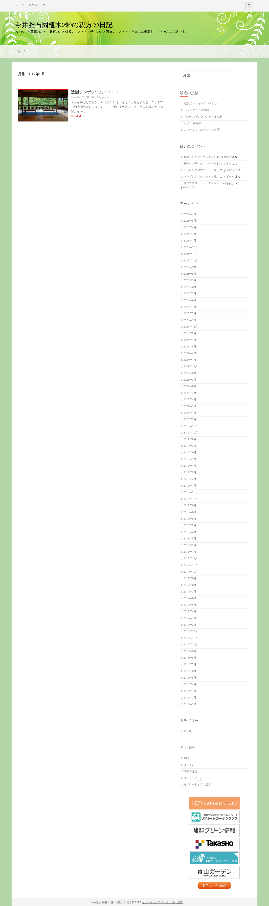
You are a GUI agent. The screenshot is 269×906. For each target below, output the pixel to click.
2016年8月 (189, 658)
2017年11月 (190, 565)
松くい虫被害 (192, 123)
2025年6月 (189, 287)
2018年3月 (189, 539)
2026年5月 (189, 221)
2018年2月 (189, 545)
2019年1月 (189, 486)
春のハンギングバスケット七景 (203, 117)
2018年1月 (189, 552)
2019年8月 (189, 439)
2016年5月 (189, 678)
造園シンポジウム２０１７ (95, 92)
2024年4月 (189, 340)
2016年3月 (189, 691)
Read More (78, 116)
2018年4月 (189, 532)
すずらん (226, 164)
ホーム (20, 5)
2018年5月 (189, 525)
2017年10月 (190, 572)
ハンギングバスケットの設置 (202, 130)
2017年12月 (190, 559)
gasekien (106, 97)
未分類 (187, 731)
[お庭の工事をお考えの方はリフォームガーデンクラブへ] (214, 817)
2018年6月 (189, 519)
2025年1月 (189, 320)
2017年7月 (189, 592)
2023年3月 (189, 380)
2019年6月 (189, 453)
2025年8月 (189, 274)
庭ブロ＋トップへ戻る (197, 785)
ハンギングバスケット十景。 (201, 170)
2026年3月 (189, 234)
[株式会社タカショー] (214, 844)
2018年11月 (190, 492)
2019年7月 (189, 446)
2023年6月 (189, 373)
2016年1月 (189, 704)
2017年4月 (189, 612)
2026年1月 (189, 241)
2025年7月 (189, 280)
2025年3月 (189, 307)
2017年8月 (189, 585)
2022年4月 (189, 400)
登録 (186, 758)
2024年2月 (189, 353)
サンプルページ (35, 5)
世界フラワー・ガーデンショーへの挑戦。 (209, 183)
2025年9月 (189, 267)
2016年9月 (189, 651)
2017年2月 (189, 625)
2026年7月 (189, 214)
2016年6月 (189, 671)
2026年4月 (189, 228)
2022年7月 (189, 393)
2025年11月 (190, 254)
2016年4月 (189, 685)
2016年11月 (190, 638)
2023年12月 (190, 367)
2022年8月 (189, 386)
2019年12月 (190, 426)
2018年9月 (189, 506)
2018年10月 (190, 499)
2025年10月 (190, 261)
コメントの (192, 778)
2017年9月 (189, 579)
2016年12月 (190, 631)
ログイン (188, 765)
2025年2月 (189, 314)
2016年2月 (189, 698)
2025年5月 (189, 294)
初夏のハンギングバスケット (202, 104)
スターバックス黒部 (196, 110)
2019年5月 (189, 459)
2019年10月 (190, 433)
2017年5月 (189, 605)
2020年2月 (189, 420)
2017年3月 (189, 618)
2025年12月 (190, 247)
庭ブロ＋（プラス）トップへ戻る (162, 903)
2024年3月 (189, 347)
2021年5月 (189, 406)
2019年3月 (189, 473)
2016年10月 (190, 645)
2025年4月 (189, 300)
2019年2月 (189, 479)
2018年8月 (189, 512)
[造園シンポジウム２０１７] (43, 105)
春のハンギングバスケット (199, 157)
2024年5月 (189, 334)
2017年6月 (189, 598)
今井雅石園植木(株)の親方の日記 (64, 25)
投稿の (190, 771)
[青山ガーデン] (214, 872)
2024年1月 (189, 360)
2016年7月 (189, 665)
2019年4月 (189, 466)
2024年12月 (190, 327)
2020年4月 (189, 413)
